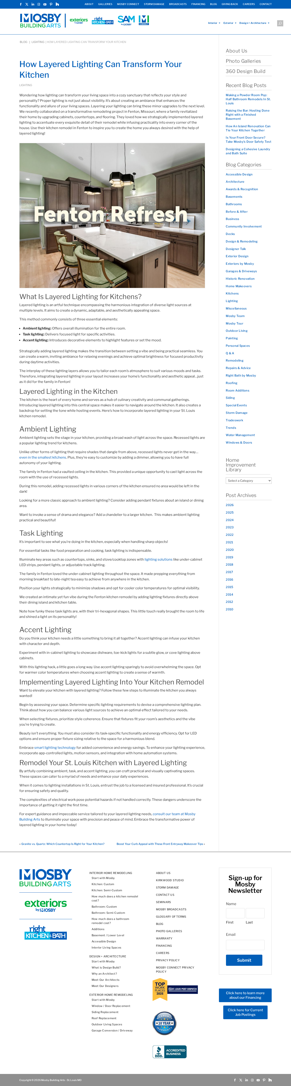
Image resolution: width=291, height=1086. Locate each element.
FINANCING (198, 4)
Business (232, 219)
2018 (229, 564)
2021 (229, 542)
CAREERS (249, 4)
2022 (229, 535)
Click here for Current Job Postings (245, 1012)
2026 (230, 505)
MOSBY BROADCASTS (171, 909)
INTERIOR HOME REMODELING (110, 872)
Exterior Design (237, 256)
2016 (229, 579)
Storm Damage (237, 412)
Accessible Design (239, 174)
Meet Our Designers (105, 985)
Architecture (235, 181)
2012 (229, 602)
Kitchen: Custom (103, 884)
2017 (229, 572)
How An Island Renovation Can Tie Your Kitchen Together (248, 128)
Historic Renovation (240, 278)
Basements (234, 196)
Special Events (236, 405)
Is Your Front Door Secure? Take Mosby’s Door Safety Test (248, 139)
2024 (230, 520)
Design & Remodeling (242, 241)
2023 (229, 527)
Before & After (237, 211)
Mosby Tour (234, 323)
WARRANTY (164, 938)
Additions (98, 929)
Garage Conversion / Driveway (112, 1030)
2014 (229, 594)
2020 (230, 550)
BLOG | (25, 42)
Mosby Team (235, 316)
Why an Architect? (104, 973)
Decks (230, 234)
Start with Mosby (103, 877)
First (229, 922)
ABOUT (89, 4)
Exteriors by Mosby (240, 263)
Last (249, 922)
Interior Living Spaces (106, 947)
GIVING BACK (230, 4)
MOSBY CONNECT (128, 4)
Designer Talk (236, 249)
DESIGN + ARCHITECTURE (107, 956)
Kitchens (232, 293)
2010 (229, 609)
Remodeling (234, 360)
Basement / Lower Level (108, 935)
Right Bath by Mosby (241, 375)
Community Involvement (244, 226)
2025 (230, 512)
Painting (232, 338)
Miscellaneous (236, 308)
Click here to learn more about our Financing (245, 995)
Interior (212, 23)
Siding (230, 397)
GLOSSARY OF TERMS (171, 916)
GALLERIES (105, 4)
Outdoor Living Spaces (107, 1024)
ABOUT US (163, 872)
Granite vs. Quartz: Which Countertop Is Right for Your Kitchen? (62, 844)
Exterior (228, 23)
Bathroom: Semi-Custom (108, 912)
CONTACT (266, 4)
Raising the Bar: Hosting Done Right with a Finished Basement (248, 114)
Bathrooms (234, 204)
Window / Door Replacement (111, 1005)
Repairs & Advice (238, 368)
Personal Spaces (238, 345)
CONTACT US (165, 894)
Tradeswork (234, 420)
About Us (236, 51)
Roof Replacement (104, 1018)
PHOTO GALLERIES (169, 931)
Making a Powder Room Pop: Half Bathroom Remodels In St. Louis (248, 99)
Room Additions (237, 390)
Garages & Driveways (241, 271)
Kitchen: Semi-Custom (107, 890)
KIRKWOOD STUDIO (170, 880)
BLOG (213, 4)
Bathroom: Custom (104, 906)
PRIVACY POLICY (168, 960)
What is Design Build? (106, 967)
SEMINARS (163, 902)
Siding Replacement (105, 1012)
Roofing (231, 383)
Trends (231, 427)
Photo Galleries (243, 61)
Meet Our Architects (106, 979)
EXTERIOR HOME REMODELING (111, 994)
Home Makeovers (239, 286)
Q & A (230, 353)
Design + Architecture (252, 23)
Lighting (38, 42)
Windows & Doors (239, 442)
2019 (229, 557)
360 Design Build (246, 71)
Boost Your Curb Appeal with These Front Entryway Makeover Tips (160, 844)
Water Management (240, 435)
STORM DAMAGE (154, 4)
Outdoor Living (237, 330)
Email (231, 934)
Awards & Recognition (242, 189)
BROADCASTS (178, 4)
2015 (229, 587)
